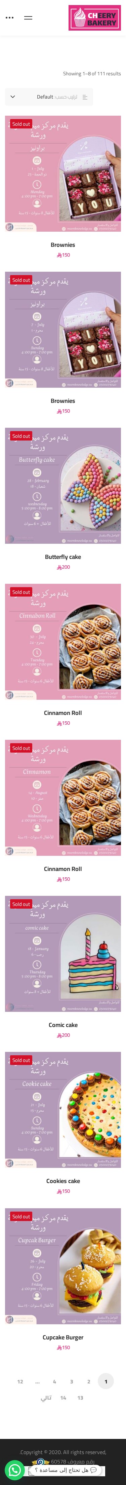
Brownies (63, 245)
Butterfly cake (63, 557)
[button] (15, 1470)
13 (80, 1398)
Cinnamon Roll (63, 713)
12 (20, 1381)
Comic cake (63, 1025)
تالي (46, 1398)
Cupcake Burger (63, 1337)
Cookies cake (63, 1181)
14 (63, 1398)
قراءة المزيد (104, 173)
